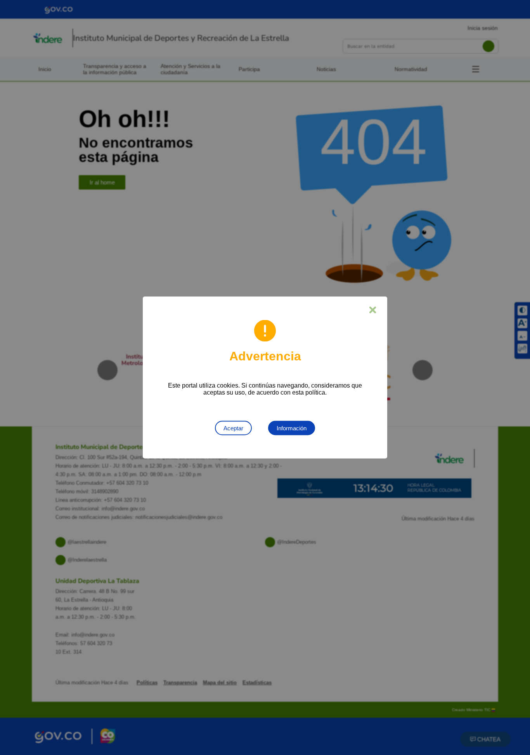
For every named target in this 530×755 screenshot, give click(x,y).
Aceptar (233, 428)
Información (292, 428)
